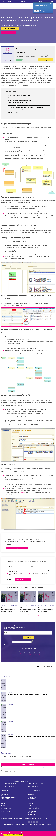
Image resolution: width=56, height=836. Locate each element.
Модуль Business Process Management (19, 95)
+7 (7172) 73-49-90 (10, 786)
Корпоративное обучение (33, 808)
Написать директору (6, 1)
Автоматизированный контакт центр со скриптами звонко (25, 107)
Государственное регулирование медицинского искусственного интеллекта (27, 694)
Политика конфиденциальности (45, 824)
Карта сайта (35, 824)
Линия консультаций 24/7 (6, 808)
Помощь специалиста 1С (10, 28)
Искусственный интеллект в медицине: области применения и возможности (27, 706)
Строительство (31, 795)
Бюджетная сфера (5, 798)
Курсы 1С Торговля (32, 814)
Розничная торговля (32, 798)
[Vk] (40, 653)
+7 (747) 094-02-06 (34, 786)
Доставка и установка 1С (6, 811)
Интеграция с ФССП (13, 112)
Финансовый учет (31, 800)
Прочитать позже (8, 33)
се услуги (3, 805)
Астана (52, 1)
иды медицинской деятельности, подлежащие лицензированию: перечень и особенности (31, 736)
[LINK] (20, 653)
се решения (30, 792)
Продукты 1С (5, 790)
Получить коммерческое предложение (13, 834)
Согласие (8, 644)
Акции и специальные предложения (8, 797)
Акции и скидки (31, 809)
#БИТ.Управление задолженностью (11, 13)
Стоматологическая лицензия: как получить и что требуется (23, 723)
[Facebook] (35, 653)
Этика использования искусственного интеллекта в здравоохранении (26, 681)
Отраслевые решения (5, 795)
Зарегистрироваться (45, 60)
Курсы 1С (30, 805)
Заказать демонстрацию (6, 809)
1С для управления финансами (43, 666)
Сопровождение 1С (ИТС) (6, 807)
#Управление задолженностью (32, 13)
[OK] (30, 653)
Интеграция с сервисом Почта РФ (18, 109)
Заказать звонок (36, 781)
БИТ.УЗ (23, 492)
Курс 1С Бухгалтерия (32, 811)
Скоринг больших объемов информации (19, 100)
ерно (36, 10)
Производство (31, 794)
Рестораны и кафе (32, 797)
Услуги (3, 803)
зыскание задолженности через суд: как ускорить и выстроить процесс (8, 609)
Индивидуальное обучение (33, 807)
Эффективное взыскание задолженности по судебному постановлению (28, 609)
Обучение (31, 803)
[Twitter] (25, 653)
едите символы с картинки (21, 640)
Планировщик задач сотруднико (18, 102)
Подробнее (9, 579)
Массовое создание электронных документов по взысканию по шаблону (29, 105)
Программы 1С (4, 792)
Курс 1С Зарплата (31, 812)
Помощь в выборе (4, 794)
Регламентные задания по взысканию (19, 97)
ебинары (23, 1)
